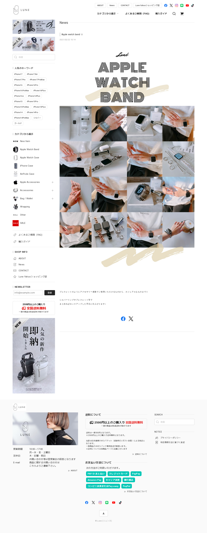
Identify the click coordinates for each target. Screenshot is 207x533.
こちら (32, 466)
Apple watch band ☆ (72, 34)
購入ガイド (161, 13)
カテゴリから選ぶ (106, 13)
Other (23, 215)
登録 (50, 292)
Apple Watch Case (29, 157)
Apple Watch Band (29, 149)
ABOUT (100, 5)
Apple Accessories (30, 182)
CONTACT (125, 5)
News (112, 5)
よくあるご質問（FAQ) (137, 13)
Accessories (26, 190)
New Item (25, 141)
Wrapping (25, 206)
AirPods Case (27, 174)
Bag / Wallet (26, 198)
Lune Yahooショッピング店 (147, 5)
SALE (22, 223)
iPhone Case (26, 166)
